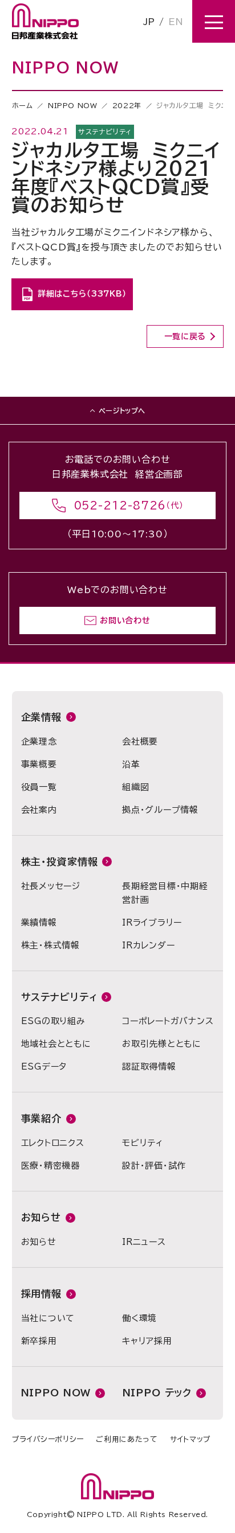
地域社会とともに (56, 1043)
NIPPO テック (157, 1393)
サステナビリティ (59, 997)
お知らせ (41, 1217)
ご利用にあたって (126, 1439)
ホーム (22, 105)
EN (175, 21)
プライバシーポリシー (48, 1439)
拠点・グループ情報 (160, 809)
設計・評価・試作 (154, 1165)
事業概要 (39, 764)
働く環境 (139, 1318)
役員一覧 (39, 787)
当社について (48, 1318)
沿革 (131, 764)
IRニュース (144, 1242)
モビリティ (142, 1143)
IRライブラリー (152, 922)
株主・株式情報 (50, 945)
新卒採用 (39, 1341)
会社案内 (39, 809)
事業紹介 (41, 1118)
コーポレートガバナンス (167, 1021)
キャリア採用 (147, 1341)
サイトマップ (190, 1439)
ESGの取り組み (53, 1021)
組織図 (135, 787)
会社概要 (140, 741)
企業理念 (39, 741)
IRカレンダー (148, 945)
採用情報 (41, 1293)
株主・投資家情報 (59, 861)
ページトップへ (122, 410)
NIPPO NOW (72, 105)
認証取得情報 (149, 1066)
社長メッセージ (50, 886)
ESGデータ (44, 1066)
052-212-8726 (120, 505)
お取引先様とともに (161, 1043)
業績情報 (39, 922)
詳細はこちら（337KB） (82, 294)
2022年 (126, 105)
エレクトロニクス (52, 1143)
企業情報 (41, 717)
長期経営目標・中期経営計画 (165, 893)
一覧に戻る (185, 336)
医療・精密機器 (50, 1165)
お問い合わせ (125, 620)
